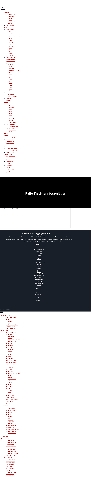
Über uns (38, 300)
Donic (10, 35)
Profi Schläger (10, 23)
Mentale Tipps (10, 165)
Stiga (10, 48)
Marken (39, 261)
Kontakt (37, 297)
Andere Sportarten (39, 249)
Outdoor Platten (10, 128)
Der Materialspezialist (15, 36)
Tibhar (10, 49)
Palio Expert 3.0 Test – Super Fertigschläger (35, 233)
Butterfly (11, 16)
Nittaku (11, 46)
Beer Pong (39, 253)
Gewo (10, 18)
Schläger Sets (10, 25)
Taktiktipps (9, 163)
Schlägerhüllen (10, 143)
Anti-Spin (9, 100)
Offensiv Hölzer (10, 57)
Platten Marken (10, 104)
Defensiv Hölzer (10, 61)
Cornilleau (11, 105)
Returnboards (10, 141)
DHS (10, 72)
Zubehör (6, 135)
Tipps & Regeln (39, 274)
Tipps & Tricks (8, 154)
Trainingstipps (10, 159)
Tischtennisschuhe (11, 148)
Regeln (8, 167)
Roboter (6, 133)
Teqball (39, 272)
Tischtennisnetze (11, 139)
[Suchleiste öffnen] (2, 6)
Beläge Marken (10, 64)
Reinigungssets (10, 146)
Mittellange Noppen (11, 96)
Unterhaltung (39, 281)
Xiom (10, 53)
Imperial (11, 42)
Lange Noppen (10, 98)
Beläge (6, 63)
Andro (10, 31)
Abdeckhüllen (10, 152)
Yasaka (11, 55)
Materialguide (10, 158)
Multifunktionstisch (39, 262)
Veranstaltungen (39, 283)
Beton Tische (12, 130)
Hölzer (5, 27)
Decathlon (11, 107)
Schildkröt (11, 118)
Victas (10, 51)
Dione (10, 109)
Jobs (38, 302)
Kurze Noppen (10, 94)
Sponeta (11, 120)
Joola (10, 20)
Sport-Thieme (12, 122)
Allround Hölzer (10, 59)
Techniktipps (9, 161)
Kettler (11, 117)
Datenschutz (38, 294)
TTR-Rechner (39, 277)
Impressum (37, 292)
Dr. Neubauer (12, 38)
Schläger (6, 12)
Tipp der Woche (10, 156)
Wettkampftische (13, 126)
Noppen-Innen (10, 92)
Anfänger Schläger (11, 22)
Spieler (39, 270)
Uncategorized (39, 279)
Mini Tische (9, 131)
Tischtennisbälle (10, 137)
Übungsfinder (10, 171)
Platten (6, 102)
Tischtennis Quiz (11, 169)
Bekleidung (39, 255)
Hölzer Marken (10, 29)
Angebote (39, 251)
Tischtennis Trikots (11, 150)
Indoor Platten (10, 124)
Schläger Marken (10, 14)
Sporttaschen (10, 145)
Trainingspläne (10, 172)
